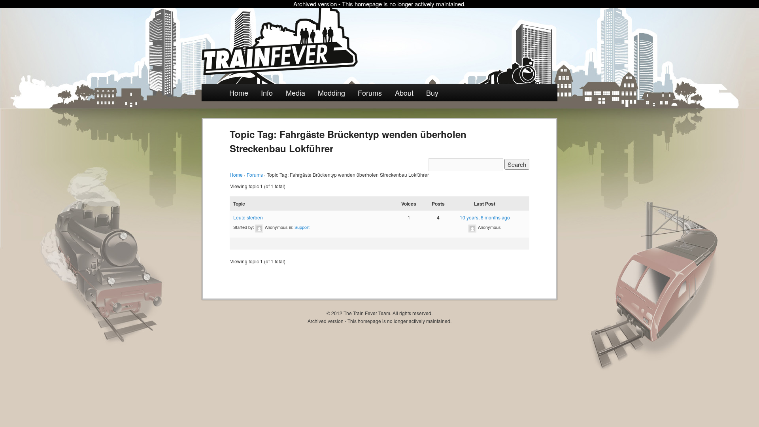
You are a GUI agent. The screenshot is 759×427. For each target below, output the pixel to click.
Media (295, 92)
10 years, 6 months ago (485, 217)
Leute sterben (248, 217)
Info (267, 92)
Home (238, 92)
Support (302, 227)
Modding (331, 92)
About (404, 92)
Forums (370, 92)
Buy (432, 92)
